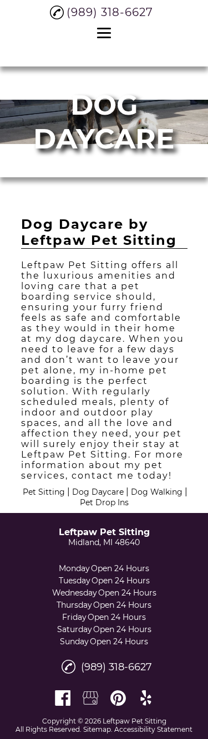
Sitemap (97, 729)
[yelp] (146, 698)
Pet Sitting (44, 492)
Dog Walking (156, 492)
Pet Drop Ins (104, 502)
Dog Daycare (98, 492)
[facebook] (62, 698)
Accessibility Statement (153, 729)
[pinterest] (118, 698)
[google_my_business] (90, 698)
